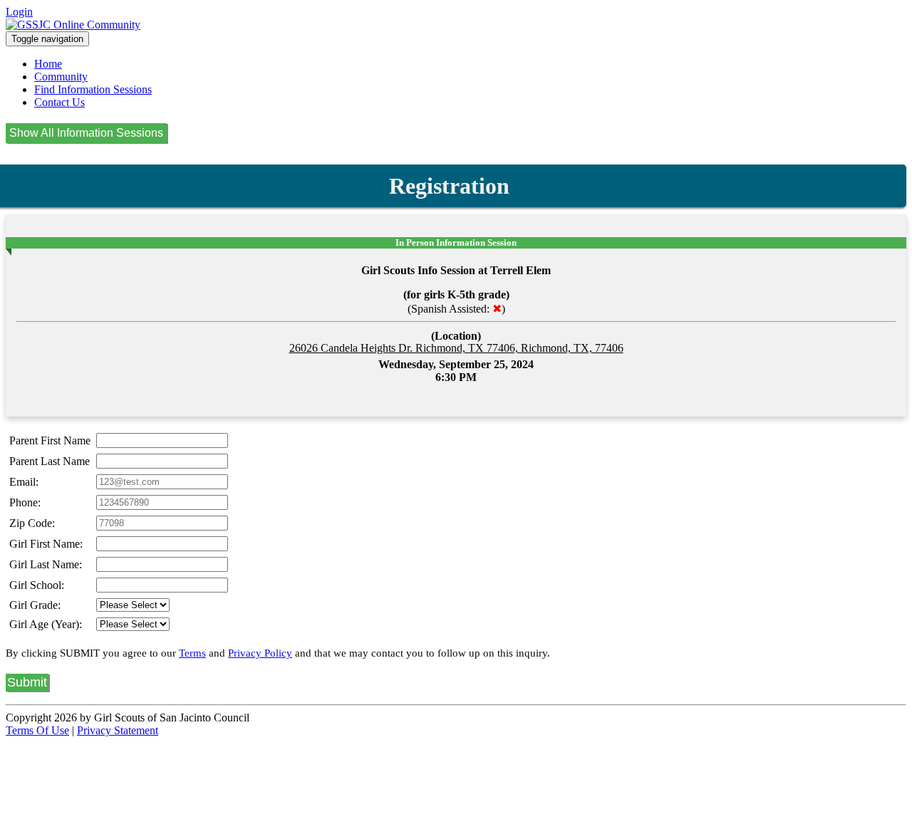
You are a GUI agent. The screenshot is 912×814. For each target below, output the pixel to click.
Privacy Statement (117, 730)
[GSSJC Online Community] (73, 25)
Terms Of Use (37, 730)
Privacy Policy (260, 653)
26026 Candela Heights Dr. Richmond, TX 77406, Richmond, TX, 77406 (456, 348)
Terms (192, 653)
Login (19, 12)
